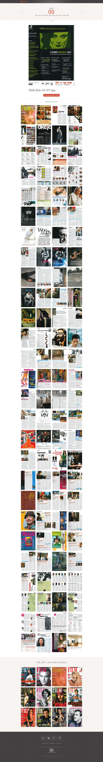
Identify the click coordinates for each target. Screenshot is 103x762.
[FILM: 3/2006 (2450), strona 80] (75, 500)
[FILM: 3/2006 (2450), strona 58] (43, 399)
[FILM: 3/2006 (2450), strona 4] (75, 114)
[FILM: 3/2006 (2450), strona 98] (43, 602)
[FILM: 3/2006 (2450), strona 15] (59, 175)
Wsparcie (52, 743)
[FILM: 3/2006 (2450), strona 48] (75, 338)
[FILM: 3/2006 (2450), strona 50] (43, 358)
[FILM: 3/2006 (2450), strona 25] (28, 236)
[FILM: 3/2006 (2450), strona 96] (75, 581)
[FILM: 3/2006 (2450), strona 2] (43, 114)
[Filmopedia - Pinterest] (60, 738)
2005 (53, 15)
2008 (64, 15)
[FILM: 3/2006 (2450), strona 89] (28, 561)
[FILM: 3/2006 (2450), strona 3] (59, 114)
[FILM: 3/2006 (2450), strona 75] (59, 480)
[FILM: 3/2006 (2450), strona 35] (59, 277)
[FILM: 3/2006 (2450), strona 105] (28, 642)
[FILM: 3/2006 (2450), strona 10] (43, 155)
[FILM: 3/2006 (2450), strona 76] (75, 480)
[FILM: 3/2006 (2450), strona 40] (75, 297)
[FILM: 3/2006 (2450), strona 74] (43, 480)
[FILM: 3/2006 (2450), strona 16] (75, 175)
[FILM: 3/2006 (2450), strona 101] (28, 622)
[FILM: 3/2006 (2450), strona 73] (28, 480)
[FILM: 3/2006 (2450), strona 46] (43, 338)
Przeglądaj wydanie (51, 95)
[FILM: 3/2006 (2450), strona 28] (75, 236)
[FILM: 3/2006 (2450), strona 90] (43, 561)
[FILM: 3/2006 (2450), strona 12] (75, 155)
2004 (50, 15)
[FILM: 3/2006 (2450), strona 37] (28, 297)
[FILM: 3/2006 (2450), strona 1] (28, 114)
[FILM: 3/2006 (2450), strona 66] (43, 439)
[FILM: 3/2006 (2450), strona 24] (75, 216)
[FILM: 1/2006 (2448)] (28, 676)
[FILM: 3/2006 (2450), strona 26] (43, 236)
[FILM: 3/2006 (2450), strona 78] (43, 500)
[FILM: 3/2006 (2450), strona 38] (43, 297)
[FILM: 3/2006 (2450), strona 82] (43, 520)
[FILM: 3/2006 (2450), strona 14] (43, 175)
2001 (40, 15)
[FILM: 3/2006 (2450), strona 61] (28, 419)
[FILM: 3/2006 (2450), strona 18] (43, 196)
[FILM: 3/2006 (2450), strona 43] (59, 317)
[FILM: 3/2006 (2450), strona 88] (75, 541)
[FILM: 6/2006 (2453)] (43, 697)
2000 (36, 15)
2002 (43, 15)
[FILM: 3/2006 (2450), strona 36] (75, 277)
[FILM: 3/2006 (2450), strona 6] (43, 135)
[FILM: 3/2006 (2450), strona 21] (28, 216)
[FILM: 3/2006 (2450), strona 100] (75, 602)
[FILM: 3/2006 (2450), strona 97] (28, 602)
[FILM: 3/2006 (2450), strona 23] (59, 216)
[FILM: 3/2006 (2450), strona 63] (59, 419)
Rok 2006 (41, 662)
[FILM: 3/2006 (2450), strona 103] (59, 622)
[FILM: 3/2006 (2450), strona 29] (28, 256)
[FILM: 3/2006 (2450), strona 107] (59, 642)
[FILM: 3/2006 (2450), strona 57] (28, 399)
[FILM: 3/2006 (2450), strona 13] (28, 175)
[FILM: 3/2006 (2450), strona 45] (28, 338)
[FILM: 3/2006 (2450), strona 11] (59, 155)
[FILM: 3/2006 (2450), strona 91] (59, 561)
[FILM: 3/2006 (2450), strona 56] (75, 378)
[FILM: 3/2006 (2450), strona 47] (59, 338)
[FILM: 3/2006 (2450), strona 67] (59, 439)
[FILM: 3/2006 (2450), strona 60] (75, 399)
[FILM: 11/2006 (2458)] (59, 717)
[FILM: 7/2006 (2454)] (59, 697)
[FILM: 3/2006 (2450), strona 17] (28, 196)
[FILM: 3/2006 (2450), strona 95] (59, 581)
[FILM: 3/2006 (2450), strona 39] (59, 297)
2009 (67, 15)
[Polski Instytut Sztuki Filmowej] (51, 750)
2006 (57, 15)
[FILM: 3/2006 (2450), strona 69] (28, 459)
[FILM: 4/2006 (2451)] (75, 676)
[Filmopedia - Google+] (54, 738)
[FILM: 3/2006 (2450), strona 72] (75, 459)
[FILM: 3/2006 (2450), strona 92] (75, 561)
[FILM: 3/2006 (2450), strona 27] (59, 236)
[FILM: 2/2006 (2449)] (43, 676)
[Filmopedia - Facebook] (43, 738)
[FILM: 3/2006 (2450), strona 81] (28, 520)
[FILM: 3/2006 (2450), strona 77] (28, 500)
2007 (60, 15)
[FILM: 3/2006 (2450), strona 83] (59, 520)
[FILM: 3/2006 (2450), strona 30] (43, 256)
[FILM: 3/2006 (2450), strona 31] (59, 256)
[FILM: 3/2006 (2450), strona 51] (59, 358)
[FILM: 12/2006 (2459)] (75, 717)
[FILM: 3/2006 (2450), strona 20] (75, 196)
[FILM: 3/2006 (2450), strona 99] (59, 602)
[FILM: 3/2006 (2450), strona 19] (59, 196)
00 (51, 11)
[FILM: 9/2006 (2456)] (28, 717)
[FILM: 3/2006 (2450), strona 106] (43, 642)
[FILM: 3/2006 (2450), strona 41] (28, 317)
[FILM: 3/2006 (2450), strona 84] (75, 520)
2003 (47, 15)
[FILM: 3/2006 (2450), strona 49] (28, 358)
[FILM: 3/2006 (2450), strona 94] (43, 581)
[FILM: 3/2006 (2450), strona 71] (59, 459)
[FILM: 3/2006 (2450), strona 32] (75, 256)
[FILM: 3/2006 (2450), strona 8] (75, 135)
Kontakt (59, 743)
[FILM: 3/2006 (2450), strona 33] (28, 277)
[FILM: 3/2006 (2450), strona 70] (43, 459)
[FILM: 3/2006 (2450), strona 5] (28, 135)
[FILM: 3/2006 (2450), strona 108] (75, 642)
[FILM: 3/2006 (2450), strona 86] (43, 541)
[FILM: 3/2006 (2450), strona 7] (59, 135)
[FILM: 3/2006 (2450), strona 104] (75, 622)
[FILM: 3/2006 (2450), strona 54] (43, 378)
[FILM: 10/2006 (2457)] (43, 717)
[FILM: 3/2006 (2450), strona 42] (43, 317)
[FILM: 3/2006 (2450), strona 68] (75, 439)
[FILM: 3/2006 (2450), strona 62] (43, 419)
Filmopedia (25, 2)
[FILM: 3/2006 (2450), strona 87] (59, 541)
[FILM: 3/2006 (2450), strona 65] (28, 439)
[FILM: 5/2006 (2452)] (28, 697)
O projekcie (45, 743)
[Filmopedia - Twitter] (48, 738)
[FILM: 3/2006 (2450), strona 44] (75, 317)
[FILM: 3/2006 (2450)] (59, 676)
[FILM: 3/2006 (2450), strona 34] (43, 277)
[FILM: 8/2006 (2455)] (75, 697)
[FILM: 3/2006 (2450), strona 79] (59, 500)
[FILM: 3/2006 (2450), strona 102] (43, 622)
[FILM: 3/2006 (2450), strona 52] (75, 358)
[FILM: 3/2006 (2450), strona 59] (59, 399)
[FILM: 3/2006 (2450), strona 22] (43, 216)
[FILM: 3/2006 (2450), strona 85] (28, 541)
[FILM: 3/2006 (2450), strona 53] (28, 378)
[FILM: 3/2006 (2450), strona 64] (75, 419)
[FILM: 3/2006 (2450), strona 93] (28, 581)
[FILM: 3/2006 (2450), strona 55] (59, 378)
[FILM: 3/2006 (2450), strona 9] (28, 155)
